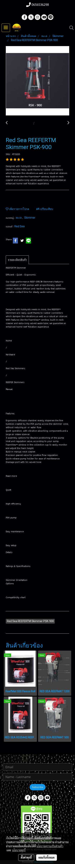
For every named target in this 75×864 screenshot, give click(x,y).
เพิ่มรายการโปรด (18, 209)
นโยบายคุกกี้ (19, 850)
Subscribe (37, 787)
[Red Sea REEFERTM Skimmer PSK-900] (37, 81)
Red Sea (19, 226)
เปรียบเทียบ (46, 209)
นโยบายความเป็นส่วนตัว (50, 846)
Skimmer (29, 217)
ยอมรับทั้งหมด (46, 857)
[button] (70, 28)
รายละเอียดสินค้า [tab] (17, 259)
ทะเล (19, 217)
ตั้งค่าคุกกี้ (26, 857)
